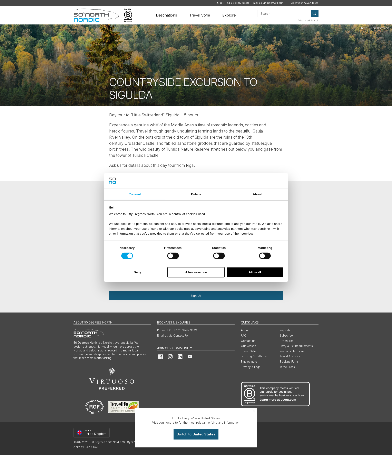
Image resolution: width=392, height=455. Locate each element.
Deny (137, 272)
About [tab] (257, 194)
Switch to (196, 434)
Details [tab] (196, 194)
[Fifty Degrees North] (96, 15)
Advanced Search (308, 20)
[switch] (173, 256)
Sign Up (196, 296)
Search (315, 14)
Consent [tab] (135, 194)
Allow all (255, 272)
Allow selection (196, 272)
